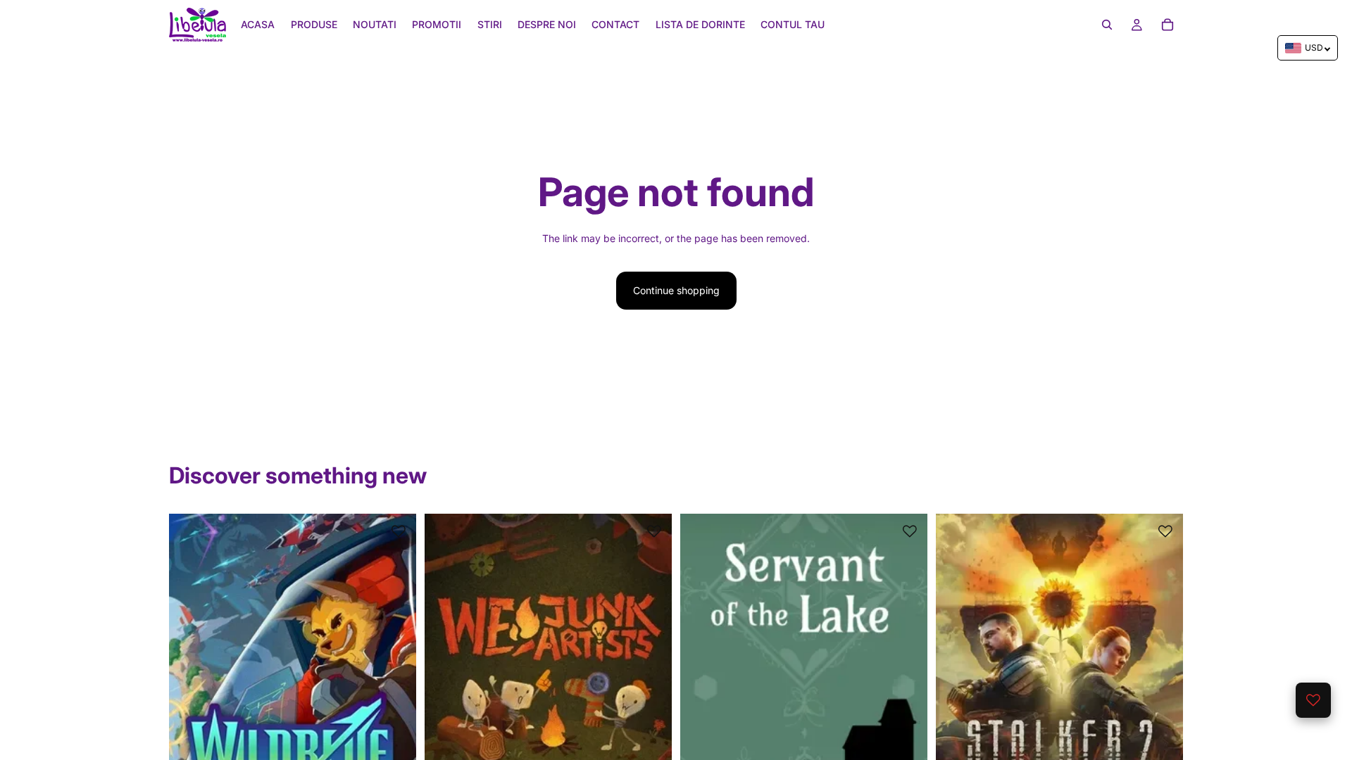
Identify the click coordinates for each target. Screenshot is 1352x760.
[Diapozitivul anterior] (190, 667)
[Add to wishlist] (398, 531)
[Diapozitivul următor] (395, 667)
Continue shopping (676, 290)
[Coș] (1167, 24)
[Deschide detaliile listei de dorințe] (1313, 700)
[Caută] (1106, 24)
